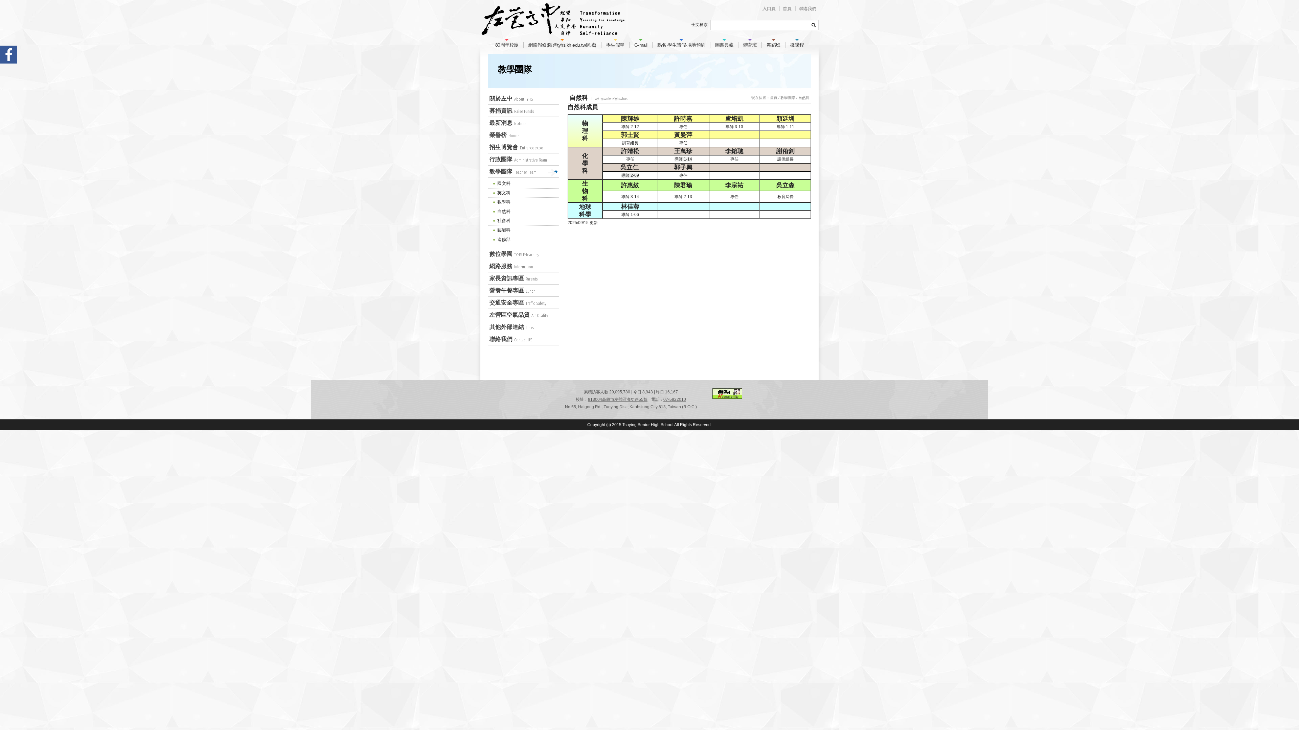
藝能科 (503, 230)
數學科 (503, 201)
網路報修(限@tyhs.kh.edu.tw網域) (562, 45)
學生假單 (615, 45)
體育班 (750, 45)
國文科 (503, 183)
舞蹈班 (773, 45)
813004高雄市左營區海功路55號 (617, 399)
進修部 (503, 239)
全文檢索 (699, 24)
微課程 (797, 45)
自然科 (804, 98)
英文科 (503, 192)
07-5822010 (674, 399)
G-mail (640, 45)
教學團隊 (787, 98)
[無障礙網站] (727, 397)
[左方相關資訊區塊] (484, 98)
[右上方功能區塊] (617, 3)
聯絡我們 (807, 8)
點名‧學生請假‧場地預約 (681, 45)
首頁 (787, 8)
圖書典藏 (724, 45)
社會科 (503, 220)
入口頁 (769, 8)
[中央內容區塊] (564, 97)
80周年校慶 (507, 45)
